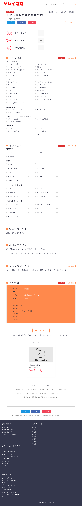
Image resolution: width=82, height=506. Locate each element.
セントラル (5, 461)
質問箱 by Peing (7, 490)
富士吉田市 (53, 389)
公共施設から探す (8, 432)
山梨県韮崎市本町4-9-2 (31, 295)
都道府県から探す (8, 429)
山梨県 (10, 19)
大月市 (27, 393)
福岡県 (34, 444)
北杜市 (54, 393)
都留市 (62, 389)
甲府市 (44, 389)
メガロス (5, 466)
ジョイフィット (7, 454)
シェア (22, 22)
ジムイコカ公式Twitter (9, 492)
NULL (26, 298)
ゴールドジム (6, 449)
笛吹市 (27, 397)
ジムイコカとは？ (8, 478)
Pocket (33, 22)
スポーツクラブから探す (10, 434)
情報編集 (71, 58)
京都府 (34, 437)
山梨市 (20, 393)
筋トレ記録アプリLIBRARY (11, 494)
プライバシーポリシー (9, 485)
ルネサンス (5, 463)
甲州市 (44, 397)
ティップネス (6, 459)
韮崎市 (17, 19)
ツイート (12, 22)
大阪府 (34, 439)
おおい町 (28, 389)
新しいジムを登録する (9, 480)
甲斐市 (62, 393)
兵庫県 (34, 441)
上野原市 (36, 397)
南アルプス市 (44, 393)
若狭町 (36, 389)
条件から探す (6, 427)
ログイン (72, 4)
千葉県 (34, 432)
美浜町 (19, 389)
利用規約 (5, 482)
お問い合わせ (6, 487)
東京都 (34, 427)
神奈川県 (35, 429)
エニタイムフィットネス (10, 456)
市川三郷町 (53, 397)
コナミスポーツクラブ (9, 451)
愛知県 (34, 434)
